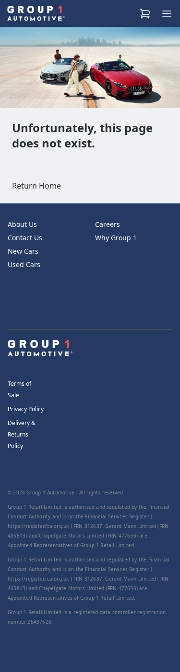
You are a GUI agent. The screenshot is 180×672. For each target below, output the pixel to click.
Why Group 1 (116, 237)
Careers (107, 224)
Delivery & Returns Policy (22, 434)
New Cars (23, 251)
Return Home (36, 185)
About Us (22, 224)
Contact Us (25, 237)
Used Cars (24, 264)
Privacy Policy (26, 409)
